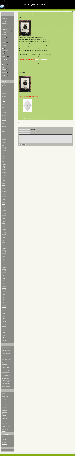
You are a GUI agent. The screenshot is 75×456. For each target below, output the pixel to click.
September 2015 (4, 196)
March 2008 (3, 338)
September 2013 (4, 234)
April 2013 (3, 242)
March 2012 (3, 262)
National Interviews (4, 61)
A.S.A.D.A (3, 393)
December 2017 (4, 164)
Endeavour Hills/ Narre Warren (6, 31)
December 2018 (4, 147)
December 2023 (4, 110)
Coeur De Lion (4, 26)
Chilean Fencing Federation (6, 351)
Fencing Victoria (4, 437)
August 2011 (3, 273)
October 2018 (4, 150)
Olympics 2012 (4, 64)
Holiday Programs (4, 54)
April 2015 (3, 204)
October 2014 (4, 213)
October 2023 (4, 112)
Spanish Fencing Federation (6, 386)
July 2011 (3, 275)
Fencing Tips (4, 45)
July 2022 (3, 121)
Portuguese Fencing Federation (6, 380)
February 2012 (4, 264)
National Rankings (4, 62)
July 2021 (3, 129)
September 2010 (4, 291)
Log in (3, 449)
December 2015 (4, 191)
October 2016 (4, 175)
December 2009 (4, 305)
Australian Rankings (5, 394)
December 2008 (4, 324)
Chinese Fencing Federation (6, 353)
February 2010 (4, 302)
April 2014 (3, 223)
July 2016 (3, 180)
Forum (3, 48)
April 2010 (3, 299)
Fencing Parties (4, 42)
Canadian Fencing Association (6, 350)
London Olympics (4, 416)
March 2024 (3, 107)
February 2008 (4, 340)
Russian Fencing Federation (6, 383)
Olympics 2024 (4, 69)
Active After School (4, 18)
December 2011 (4, 267)
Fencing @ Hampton (5, 32)
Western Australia (4, 445)
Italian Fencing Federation (5, 372)
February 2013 (4, 245)
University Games (4, 75)
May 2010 (3, 297)
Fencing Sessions (4, 43)
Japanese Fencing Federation (6, 373)
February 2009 (4, 321)
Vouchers (3, 78)
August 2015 (3, 197)
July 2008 (3, 332)
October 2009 (4, 308)
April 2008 (3, 337)
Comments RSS (20, 124)
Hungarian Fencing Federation (6, 370)
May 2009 (3, 316)
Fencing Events (4, 37)
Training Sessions (4, 72)
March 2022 (3, 123)
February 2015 (4, 207)
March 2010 (3, 300)
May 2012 (3, 259)
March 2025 (3, 91)
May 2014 (3, 221)
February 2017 (4, 169)
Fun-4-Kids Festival (5, 50)
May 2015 (3, 202)
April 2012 (3, 261)
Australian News (4, 23)
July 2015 (3, 199)
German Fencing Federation (6, 367)
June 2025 (3, 88)
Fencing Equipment (5, 35)
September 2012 (4, 253)
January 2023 (4, 115)
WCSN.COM (3, 431)
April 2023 (3, 113)
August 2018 (3, 153)
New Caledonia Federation (6, 375)
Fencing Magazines (4, 40)
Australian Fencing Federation (6, 347)
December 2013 (4, 229)
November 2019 (4, 140)
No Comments (45, 118)
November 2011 (4, 269)
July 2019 (3, 142)
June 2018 (3, 156)
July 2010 (3, 294)
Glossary (3, 53)
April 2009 (3, 318)
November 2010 (4, 288)
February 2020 (4, 139)
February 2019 (4, 145)
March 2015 (3, 205)
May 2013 (3, 240)
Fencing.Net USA (4, 410)
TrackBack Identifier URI (27, 124)
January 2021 (4, 132)
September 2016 (4, 177)
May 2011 (3, 278)
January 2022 (4, 126)
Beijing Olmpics (4, 397)
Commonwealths (4, 29)
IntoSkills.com (4, 415)
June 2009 (3, 315)
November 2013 (4, 231)
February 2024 (4, 109)
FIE (2, 362)
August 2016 (3, 178)
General (3, 51)
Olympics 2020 (4, 67)
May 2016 (3, 183)
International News (4, 56)
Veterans (72, 11)
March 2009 (3, 319)
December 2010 (4, 286)
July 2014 (3, 218)
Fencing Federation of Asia (6, 361)
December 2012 (4, 248)
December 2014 (4, 210)
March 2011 (3, 281)
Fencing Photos (4, 407)
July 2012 (3, 256)
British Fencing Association (6, 348)
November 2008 (4, 326)
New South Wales (4, 439)
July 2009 (3, 313)
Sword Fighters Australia (34, 4)
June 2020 (3, 134)
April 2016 (3, 185)
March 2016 (3, 186)
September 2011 (4, 272)
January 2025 (4, 94)
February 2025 (4, 93)
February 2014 (4, 226)
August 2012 (3, 254)
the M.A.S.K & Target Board (27, 15)
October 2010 (4, 289)
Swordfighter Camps (5, 70)
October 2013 (4, 232)
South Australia (4, 442)
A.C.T (2, 436)
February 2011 (4, 283)
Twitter (3, 73)
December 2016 (4, 172)
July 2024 (3, 101)
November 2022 (4, 118)
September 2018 (4, 151)
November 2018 (4, 148)
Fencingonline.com (4, 412)
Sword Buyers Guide (5, 421)
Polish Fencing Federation (5, 378)
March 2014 (3, 224)
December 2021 (4, 128)
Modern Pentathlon (4, 59)
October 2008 (4, 327)
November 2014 (4, 212)
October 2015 (4, 194)
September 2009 (4, 310)
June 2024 (3, 102)
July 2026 (3, 83)
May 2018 (3, 158)
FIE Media (3, 413)
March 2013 (3, 243)
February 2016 (4, 188)
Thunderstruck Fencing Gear (6, 426)
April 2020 (3, 137)
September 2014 (4, 215)
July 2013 (3, 237)
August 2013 (3, 235)
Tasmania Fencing (4, 423)
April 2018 (3, 159)
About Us (3, 16)
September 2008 (4, 329)
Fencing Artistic (4, 34)
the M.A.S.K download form (41, 59)
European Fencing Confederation (7, 359)
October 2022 (4, 120)
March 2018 (3, 161)
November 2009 (4, 307)
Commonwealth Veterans (5, 402)
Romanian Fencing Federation (6, 381)
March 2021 (3, 131)
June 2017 (3, 167)
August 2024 (3, 99)
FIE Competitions (4, 364)
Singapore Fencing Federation (6, 384)
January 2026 (4, 85)
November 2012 (4, 250)
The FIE (3, 424)
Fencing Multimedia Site (5, 405)
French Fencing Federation (6, 365)
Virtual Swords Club (5, 429)
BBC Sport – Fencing (5, 396)
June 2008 (3, 334)
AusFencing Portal (4, 21)
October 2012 (4, 251)
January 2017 (4, 170)
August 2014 (3, 216)
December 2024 (4, 96)
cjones (38, 118)
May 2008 (3, 335)
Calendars (3, 24)
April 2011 (3, 280)
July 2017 (3, 166)
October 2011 (4, 270)
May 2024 (3, 104)
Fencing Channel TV (5, 404)
